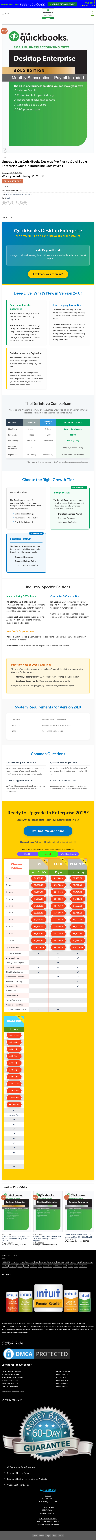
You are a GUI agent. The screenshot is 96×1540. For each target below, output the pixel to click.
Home (4, 158)
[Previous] (2, 1220)
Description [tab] (7, 217)
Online (92, 5)
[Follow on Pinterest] (21, 1343)
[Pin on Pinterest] (21, 203)
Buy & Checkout (12, 181)
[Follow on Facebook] (4, 1343)
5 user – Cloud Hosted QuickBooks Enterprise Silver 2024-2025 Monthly (78, 1236)
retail (65, 1266)
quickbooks (28, 194)
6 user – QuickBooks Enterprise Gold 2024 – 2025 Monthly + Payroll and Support (16, 1238)
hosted (73, 1262)
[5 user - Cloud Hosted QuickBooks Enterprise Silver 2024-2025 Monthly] (79, 1211)
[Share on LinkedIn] (25, 203)
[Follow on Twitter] (12, 1343)
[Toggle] (4, 1466)
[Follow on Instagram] (8, 1343)
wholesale (83, 1266)
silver (70, 1266)
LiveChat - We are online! (48, 274)
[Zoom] (5, 150)
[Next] (94, 1220)
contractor (29, 1262)
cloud (22, 1262)
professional (47, 1266)
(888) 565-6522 (32, 4)
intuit (79, 1262)
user (76, 1266)
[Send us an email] (16, 1343)
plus (23, 194)
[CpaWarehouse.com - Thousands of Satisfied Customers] (48, 13)
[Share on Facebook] (8, 203)
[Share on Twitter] (12, 203)
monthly (5, 1266)
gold (14, 194)
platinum (34, 1266)
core (36, 1262)
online (20, 1266)
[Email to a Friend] (16, 203)
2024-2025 (6, 1262)
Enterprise (84, 5)
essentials (60, 1262)
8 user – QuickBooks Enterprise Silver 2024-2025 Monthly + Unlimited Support (47, 1238)
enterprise (9, 194)
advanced (15, 1262)
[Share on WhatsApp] (4, 203)
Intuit (8, 198)
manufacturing (87, 1262)
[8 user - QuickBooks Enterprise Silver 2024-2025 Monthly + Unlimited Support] (48, 1211)
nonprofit (13, 1266)
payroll (18, 194)
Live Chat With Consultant (62, 4)
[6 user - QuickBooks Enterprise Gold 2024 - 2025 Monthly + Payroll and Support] (16, 1211)
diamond (43, 1262)
